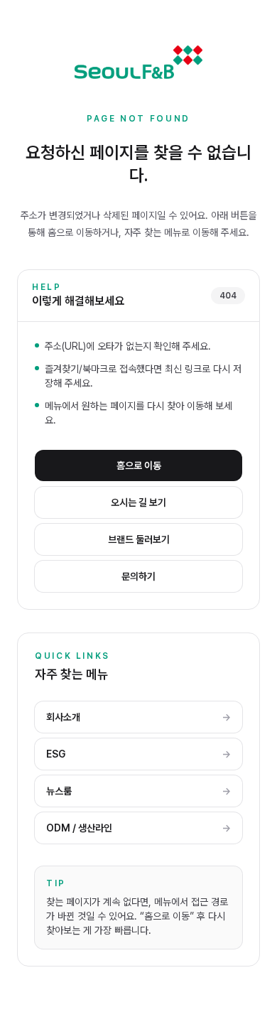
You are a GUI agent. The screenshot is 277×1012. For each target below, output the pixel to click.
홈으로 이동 (138, 465)
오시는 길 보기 (138, 502)
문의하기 (138, 576)
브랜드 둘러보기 (139, 539)
